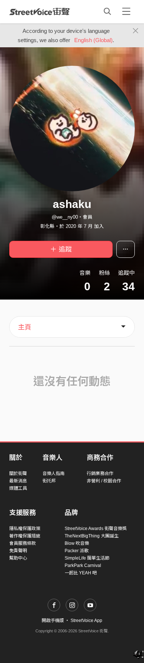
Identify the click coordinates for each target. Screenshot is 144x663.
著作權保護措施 (24, 536)
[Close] (135, 31)
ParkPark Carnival (83, 565)
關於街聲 (18, 473)
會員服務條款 (22, 543)
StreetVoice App (86, 620)
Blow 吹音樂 (77, 543)
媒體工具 (18, 488)
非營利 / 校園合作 (104, 480)
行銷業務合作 (100, 473)
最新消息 (18, 480)
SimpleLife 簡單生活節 (87, 558)
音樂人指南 (53, 473)
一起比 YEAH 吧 (81, 572)
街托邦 (49, 480)
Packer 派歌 (77, 550)
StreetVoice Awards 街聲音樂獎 (96, 528)
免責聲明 (18, 550)
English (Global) (93, 40)
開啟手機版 (53, 620)
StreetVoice (39, 11)
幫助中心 (18, 558)
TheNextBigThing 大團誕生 (92, 536)
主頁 (24, 327)
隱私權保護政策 (24, 528)
